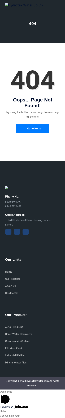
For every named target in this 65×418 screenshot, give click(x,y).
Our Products (12, 278)
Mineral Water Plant (16, 362)
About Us (10, 286)
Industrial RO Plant (15, 355)
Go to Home (34, 128)
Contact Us (11, 293)
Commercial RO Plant (17, 341)
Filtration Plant (13, 348)
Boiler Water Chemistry (18, 334)
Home (8, 271)
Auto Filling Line (14, 327)
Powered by (7, 406)
